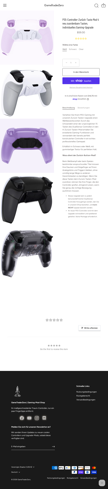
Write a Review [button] (91, 328)
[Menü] (5, 5)
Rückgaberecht (83, 396)
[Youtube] (29, 418)
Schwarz (73, 49)
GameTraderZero (54, 5)
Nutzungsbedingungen (86, 392)
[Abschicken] (53, 446)
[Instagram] (37, 418)
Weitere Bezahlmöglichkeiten (81, 87)
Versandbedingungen (85, 400)
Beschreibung (68, 108)
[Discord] (44, 418)
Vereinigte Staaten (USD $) (21, 467)
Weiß (64, 49)
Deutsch (14, 472)
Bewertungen (84, 108)
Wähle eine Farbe (70, 45)
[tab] (70, 107)
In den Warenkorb (81, 72)
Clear (81, 49)
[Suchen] (96, 6)
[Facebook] (22, 418)
